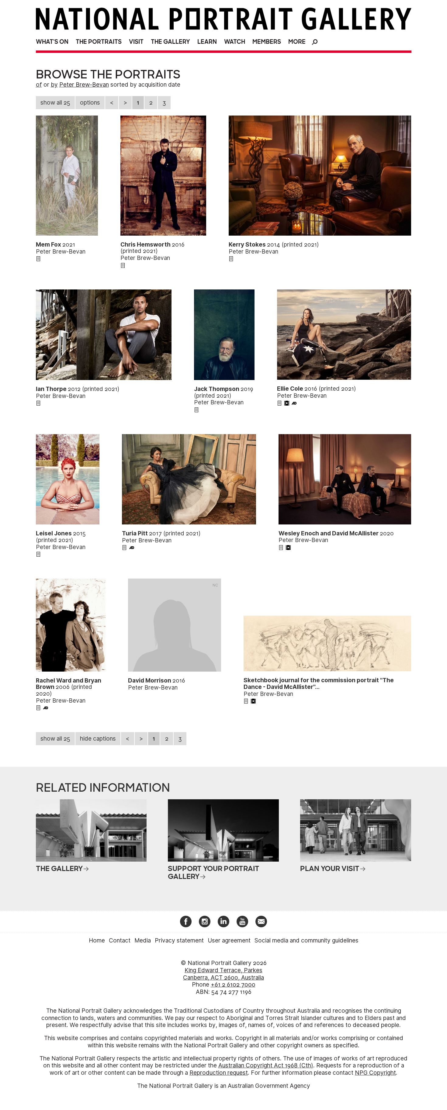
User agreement (229, 940)
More (297, 42)
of (39, 84)
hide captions (98, 738)
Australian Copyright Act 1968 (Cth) (265, 1065)
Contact (119, 940)
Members (266, 42)
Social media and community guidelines (307, 940)
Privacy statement (179, 940)
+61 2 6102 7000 (233, 984)
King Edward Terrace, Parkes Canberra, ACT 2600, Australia (223, 974)
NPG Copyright (375, 1072)
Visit (136, 42)
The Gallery (170, 42)
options (90, 102)
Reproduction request (218, 1072)
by (54, 84)
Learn (207, 42)
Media (142, 940)
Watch (234, 42)
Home (97, 940)
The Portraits (99, 42)
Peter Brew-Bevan (84, 84)
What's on (52, 42)
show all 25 (55, 102)
